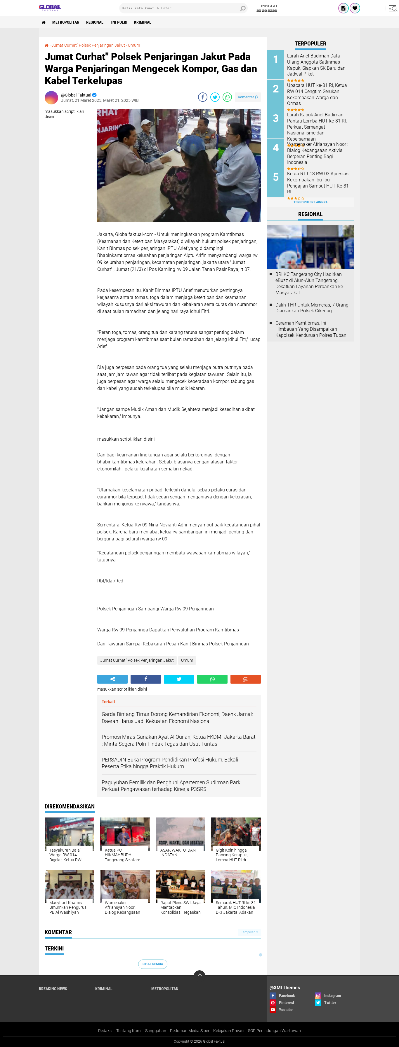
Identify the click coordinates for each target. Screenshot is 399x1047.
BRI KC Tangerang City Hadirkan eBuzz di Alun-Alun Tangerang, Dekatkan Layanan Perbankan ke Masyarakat (309, 283)
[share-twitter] (215, 97)
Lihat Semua (153, 964)
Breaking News (53, 988)
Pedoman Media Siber (189, 1030)
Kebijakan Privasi (228, 1030)
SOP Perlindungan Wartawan (274, 1030)
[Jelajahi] (392, 8)
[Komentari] (245, 679)
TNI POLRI (118, 22)
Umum (134, 45)
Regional (94, 22)
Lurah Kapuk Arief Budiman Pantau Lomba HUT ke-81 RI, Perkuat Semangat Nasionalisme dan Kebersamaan (317, 127)
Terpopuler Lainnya (310, 202)
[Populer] (355, 8)
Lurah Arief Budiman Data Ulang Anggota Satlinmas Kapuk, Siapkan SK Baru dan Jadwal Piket (316, 65)
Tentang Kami (128, 1030)
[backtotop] (199, 976)
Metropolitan (65, 22)
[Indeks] (343, 8)
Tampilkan (248, 932)
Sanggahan (155, 1030)
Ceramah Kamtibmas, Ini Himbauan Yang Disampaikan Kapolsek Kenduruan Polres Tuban (310, 329)
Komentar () (248, 97)
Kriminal (142, 22)
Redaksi (105, 1030)
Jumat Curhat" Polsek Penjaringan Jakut (88, 45)
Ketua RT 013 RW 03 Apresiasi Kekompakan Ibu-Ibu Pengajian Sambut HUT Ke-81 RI (318, 183)
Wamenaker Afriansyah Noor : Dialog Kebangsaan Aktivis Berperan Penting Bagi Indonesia (317, 153)
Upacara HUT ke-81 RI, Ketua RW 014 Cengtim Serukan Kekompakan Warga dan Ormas (317, 94)
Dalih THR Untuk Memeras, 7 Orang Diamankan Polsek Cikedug (311, 308)
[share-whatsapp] (227, 97)
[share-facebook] (202, 97)
